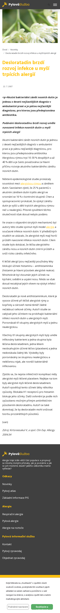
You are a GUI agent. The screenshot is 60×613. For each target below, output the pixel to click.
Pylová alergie (10, 521)
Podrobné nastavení (18, 607)
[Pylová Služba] (16, 4)
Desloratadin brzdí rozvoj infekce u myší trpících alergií (31, 53)
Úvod (4, 49)
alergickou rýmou (31, 183)
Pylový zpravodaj (12, 551)
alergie (50, 227)
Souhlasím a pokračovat (42, 608)
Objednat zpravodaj (13, 558)
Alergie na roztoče (13, 528)
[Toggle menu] (55, 5)
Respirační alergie (12, 514)
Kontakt (7, 544)
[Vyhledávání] (48, 4)
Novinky (14, 49)
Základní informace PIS (15, 497)
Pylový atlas (9, 491)
